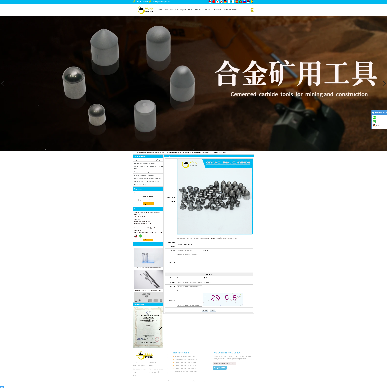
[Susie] (135, 236)
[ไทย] (248, 2)
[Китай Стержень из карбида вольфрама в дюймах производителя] (148, 266)
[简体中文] (214, 2)
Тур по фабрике (139, 365)
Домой (159, 10)
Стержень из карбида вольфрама (145, 163)
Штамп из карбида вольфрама (144, 175)
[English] (210, 2)
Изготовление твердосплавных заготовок (147, 178)
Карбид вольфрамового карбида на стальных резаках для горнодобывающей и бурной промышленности (207, 238)
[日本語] (218, 2)
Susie (377, 125)
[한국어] (221, 2)
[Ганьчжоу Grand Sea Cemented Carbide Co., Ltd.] (144, 10)
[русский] (244, 2)
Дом (134, 152)
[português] (240, 2)
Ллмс (135, 372)
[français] (229, 2)
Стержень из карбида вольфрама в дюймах (148, 267)
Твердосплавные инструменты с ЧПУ (146, 181)
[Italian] (233, 2)
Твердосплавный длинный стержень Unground (148, 290)
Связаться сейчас (148, 240)
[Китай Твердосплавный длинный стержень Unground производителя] (148, 289)
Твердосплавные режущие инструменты (147, 172)
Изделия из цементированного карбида (147, 160)
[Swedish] (252, 2)
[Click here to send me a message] (375, 117)
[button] (190, 149)
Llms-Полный (154, 372)
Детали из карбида (140, 185)
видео (210, 10)
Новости (217, 10)
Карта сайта (137, 375)
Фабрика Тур (184, 10)
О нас (165, 10)
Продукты (174, 10)
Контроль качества (199, 10)
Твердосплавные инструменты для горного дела (150, 152)
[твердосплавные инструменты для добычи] (193, 150)
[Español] (237, 2)
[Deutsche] (225, 2)
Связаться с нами (230, 10)
